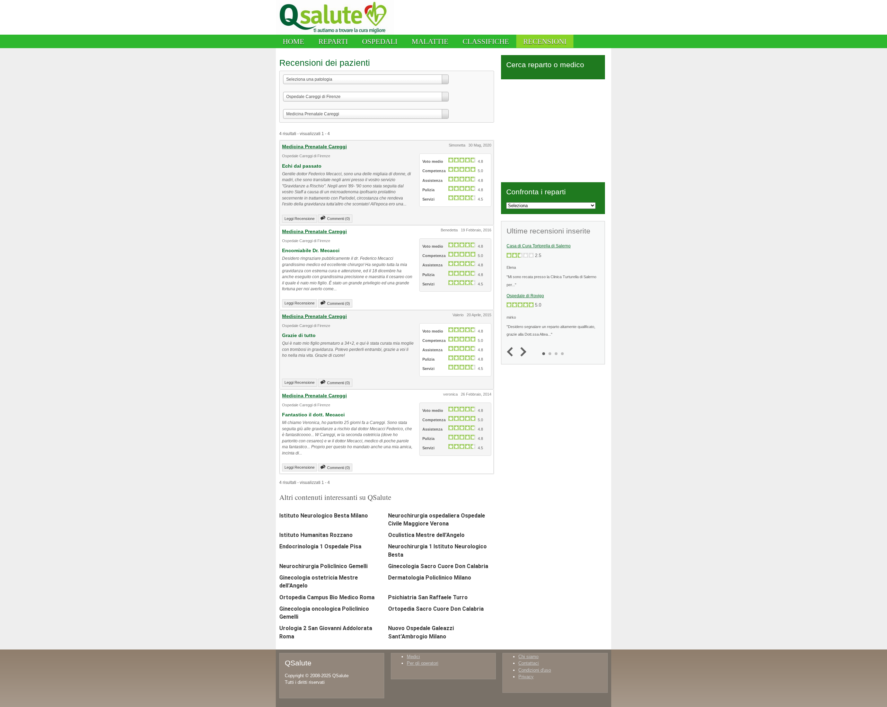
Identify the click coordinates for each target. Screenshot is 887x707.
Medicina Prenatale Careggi (314, 146)
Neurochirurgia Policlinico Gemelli (323, 566)
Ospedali (379, 41)
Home (293, 41)
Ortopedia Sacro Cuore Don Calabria (436, 609)
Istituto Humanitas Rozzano (316, 535)
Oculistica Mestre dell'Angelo (426, 535)
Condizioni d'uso (534, 670)
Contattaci (528, 663)
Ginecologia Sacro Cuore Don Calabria (438, 566)
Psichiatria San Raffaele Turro (428, 597)
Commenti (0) (338, 218)
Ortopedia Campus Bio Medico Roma (327, 597)
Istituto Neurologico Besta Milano (323, 515)
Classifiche (486, 41)
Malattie (430, 41)
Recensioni (545, 41)
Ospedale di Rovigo (525, 295)
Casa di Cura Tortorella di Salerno (539, 246)
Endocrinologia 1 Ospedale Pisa (320, 546)
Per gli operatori (422, 663)
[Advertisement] (553, 129)
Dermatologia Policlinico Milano (429, 577)
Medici (413, 656)
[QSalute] (335, 33)
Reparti (333, 41)
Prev (511, 352)
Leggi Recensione (299, 218)
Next (521, 352)
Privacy (526, 676)
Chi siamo (528, 656)
